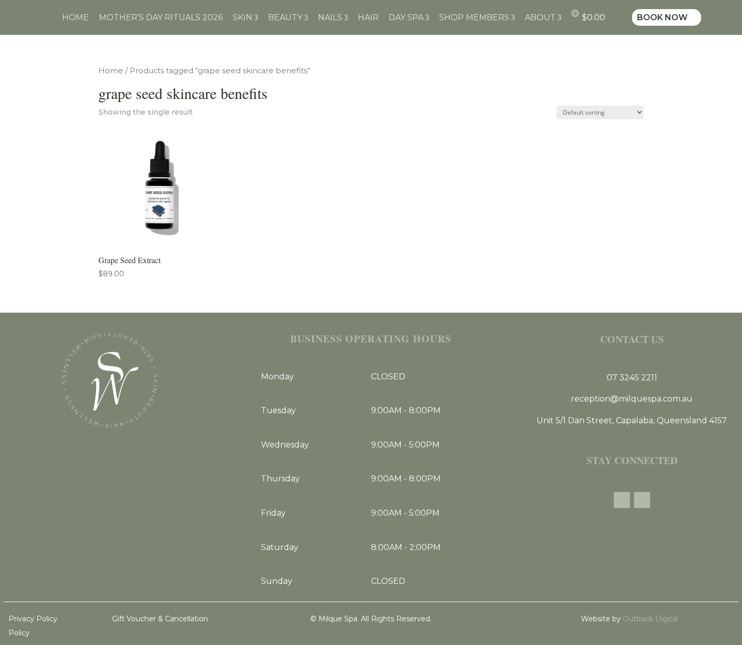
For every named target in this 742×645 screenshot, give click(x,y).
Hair (368, 17)
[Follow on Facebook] (622, 500)
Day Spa (409, 17)
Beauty (288, 17)
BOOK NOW (666, 17)
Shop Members (477, 17)
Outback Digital (649, 618)
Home (75, 17)
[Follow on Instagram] (642, 500)
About (543, 17)
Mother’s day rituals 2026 (161, 17)
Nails (333, 17)
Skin (245, 17)
